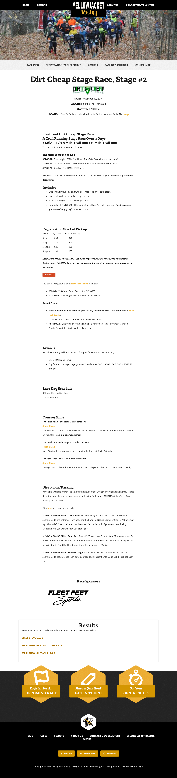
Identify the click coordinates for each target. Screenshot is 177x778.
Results (42, 4)
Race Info (33, 65)
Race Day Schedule (116, 65)
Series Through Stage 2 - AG (37, 653)
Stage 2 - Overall (31, 637)
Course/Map (143, 65)
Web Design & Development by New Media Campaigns (116, 766)
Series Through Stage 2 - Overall (40, 645)
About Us (112, 4)
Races (25, 4)
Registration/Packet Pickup (63, 65)
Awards (93, 65)
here (49, 508)
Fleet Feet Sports (79, 283)
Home (29, 735)
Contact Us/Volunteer (140, 4)
